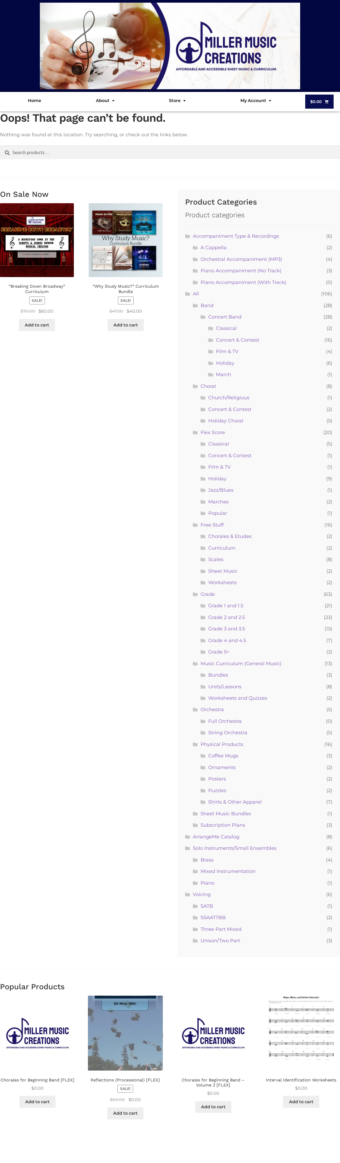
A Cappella (214, 248)
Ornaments (222, 767)
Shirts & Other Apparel (235, 802)
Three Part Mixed (221, 929)
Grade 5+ (218, 652)
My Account (253, 100)
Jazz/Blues (220, 490)
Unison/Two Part (220, 941)
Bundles (218, 675)
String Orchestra (227, 733)
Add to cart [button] (37, 325)
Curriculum (221, 548)
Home (34, 100)
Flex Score (213, 432)
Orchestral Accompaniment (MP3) (241, 259)
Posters (217, 779)
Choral (208, 386)
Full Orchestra (225, 721)
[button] (105, 101)
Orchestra (212, 709)
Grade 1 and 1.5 (225, 606)
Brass (207, 860)
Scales (215, 559)
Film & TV (227, 351)
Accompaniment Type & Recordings (236, 236)
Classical (226, 328)
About (102, 100)
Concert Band (224, 317)
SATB (207, 906)
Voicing (202, 894)
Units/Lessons (224, 687)
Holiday (225, 363)
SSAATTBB (213, 917)
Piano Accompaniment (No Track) (241, 271)
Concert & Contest (237, 340)
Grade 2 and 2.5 (226, 617)
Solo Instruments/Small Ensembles (235, 848)
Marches (218, 502)
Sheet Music (222, 571)
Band (207, 305)
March (223, 374)
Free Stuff (212, 525)
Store (175, 100)
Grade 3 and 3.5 (226, 629)
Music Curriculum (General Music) (241, 664)
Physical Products (222, 744)
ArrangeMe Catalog (216, 837)
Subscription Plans (223, 825)
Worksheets (222, 582)
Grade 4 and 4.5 (227, 640)
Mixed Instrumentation (228, 871)
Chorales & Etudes (230, 536)
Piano (207, 883)
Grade (208, 594)
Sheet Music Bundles (226, 814)
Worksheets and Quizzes (237, 698)
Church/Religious (228, 398)
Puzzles (217, 790)
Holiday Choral (225, 421)
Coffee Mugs (223, 756)
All (196, 294)
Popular (217, 513)
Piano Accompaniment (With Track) (243, 282)
